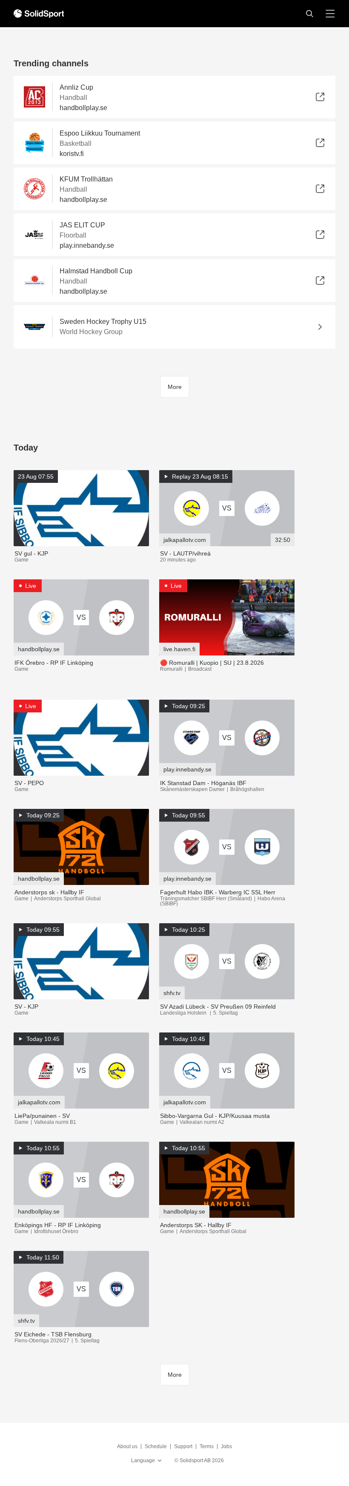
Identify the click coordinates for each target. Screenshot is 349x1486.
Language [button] (143, 1460)
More (175, 386)
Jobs (226, 1446)
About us (127, 1446)
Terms (207, 1446)
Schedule (156, 1446)
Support (183, 1446)
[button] (309, 13)
